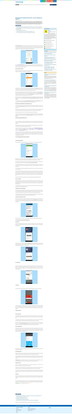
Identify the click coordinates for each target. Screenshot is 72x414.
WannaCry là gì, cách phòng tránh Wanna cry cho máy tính (50, 60)
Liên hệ (17, 412)
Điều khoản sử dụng (18, 409)
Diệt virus (21, 20)
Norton (27, 46)
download (19, 2)
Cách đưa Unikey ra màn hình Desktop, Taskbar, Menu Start (49, 67)
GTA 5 (45, 95)
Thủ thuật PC (55, 1)
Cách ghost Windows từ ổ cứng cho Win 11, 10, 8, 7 (50, 65)
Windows (41, 1)
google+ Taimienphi (50, 407)
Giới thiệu (17, 408)
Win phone (49, 1)
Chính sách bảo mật (18, 410)
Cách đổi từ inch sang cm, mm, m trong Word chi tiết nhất (50, 70)
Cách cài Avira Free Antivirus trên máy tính (50, 55)
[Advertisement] (36, 11)
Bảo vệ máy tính (17, 20)
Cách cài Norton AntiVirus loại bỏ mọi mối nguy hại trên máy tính (26, 32)
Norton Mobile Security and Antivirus (50, 40)
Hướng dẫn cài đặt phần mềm (31, 408)
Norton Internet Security (48, 42)
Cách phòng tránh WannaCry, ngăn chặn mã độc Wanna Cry (50, 63)
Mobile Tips (52, 1)
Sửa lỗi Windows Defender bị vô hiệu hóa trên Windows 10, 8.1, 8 (49, 58)
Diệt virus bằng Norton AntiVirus (21, 30)
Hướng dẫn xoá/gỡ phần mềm (31, 409)
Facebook (49, 407)
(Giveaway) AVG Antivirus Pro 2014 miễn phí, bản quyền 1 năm (25, 31)
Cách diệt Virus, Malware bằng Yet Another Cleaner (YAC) (50, 53)
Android (44, 1)
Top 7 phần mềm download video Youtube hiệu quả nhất (40, 4)
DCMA (17, 411)
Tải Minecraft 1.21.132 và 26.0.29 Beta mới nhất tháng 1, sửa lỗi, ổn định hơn (26, 4)
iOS (46, 1)
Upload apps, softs (30, 410)
